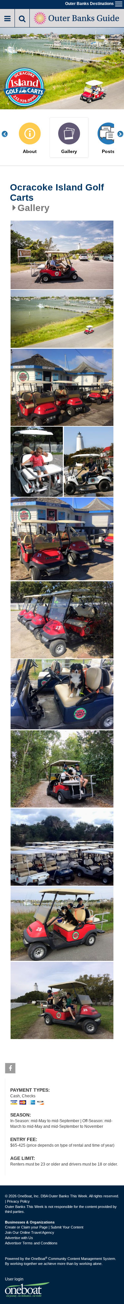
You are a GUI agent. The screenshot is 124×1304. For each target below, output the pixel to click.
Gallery (69, 151)
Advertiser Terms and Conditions (31, 1243)
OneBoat (39, 1259)
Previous (8, 134)
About (30, 151)
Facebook (10, 1068)
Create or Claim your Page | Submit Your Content (44, 1227)
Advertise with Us (19, 1238)
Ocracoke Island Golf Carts (57, 193)
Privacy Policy (18, 1201)
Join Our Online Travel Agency (29, 1232)
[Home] (77, 17)
